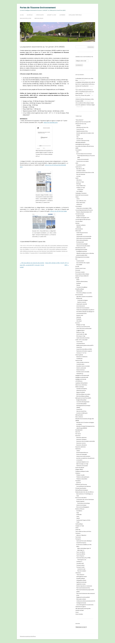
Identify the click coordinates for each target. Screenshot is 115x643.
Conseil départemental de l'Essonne (84, 210)
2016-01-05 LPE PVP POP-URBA (58, 211)
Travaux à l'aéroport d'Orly (82, 140)
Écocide (77, 266)
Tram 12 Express (80, 556)
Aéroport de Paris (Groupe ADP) (83, 121)
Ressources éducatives (25, 18)
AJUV (77, 152)
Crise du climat (78, 221)
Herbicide (78, 317)
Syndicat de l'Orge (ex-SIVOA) (83, 520)
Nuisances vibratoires (81, 445)
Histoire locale (78, 360)
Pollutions (77, 473)
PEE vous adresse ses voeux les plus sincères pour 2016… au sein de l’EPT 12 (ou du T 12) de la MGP (32, 265)
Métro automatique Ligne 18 (84, 548)
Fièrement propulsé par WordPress (28, 636)
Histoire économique (81, 505)
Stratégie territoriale (81, 603)
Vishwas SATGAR (79, 610)
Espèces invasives (81, 302)
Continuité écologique (82, 300)
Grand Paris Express (81, 542)
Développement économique (82, 257)
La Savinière (79, 460)
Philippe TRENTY (79, 469)
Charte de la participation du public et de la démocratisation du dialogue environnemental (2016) (85, 311)
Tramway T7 (79, 561)
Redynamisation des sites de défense (84, 492)
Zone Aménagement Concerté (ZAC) (84, 604)
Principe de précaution (80, 488)
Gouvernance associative (82, 161)
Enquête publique (79, 289)
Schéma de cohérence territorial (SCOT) (85, 601)
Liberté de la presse (81, 390)
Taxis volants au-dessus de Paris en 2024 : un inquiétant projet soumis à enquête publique (84, 91)
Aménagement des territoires (82, 144)
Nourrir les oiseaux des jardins (82, 95)
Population (58, 247)
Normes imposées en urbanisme (84, 586)
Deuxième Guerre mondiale (83, 366)
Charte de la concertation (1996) (83, 208)
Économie (77, 270)
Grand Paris (79, 409)
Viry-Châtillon (26, 249)
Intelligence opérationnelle (81, 377)
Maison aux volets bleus (81, 385)
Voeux (77, 612)
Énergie (77, 277)
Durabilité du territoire (81, 251)
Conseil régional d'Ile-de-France (82, 219)
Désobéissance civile (80, 247)
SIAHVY (78, 518)
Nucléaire (78, 283)
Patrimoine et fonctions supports (84, 351)
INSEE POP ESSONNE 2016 (51, 122)
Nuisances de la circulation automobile (85, 441)
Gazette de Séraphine (81, 388)
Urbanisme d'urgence (80, 606)
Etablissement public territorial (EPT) (84, 345)
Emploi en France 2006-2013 (81, 276)
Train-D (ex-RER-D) (80, 554)
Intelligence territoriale (28, 247)
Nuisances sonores (81, 443)
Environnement (79, 294)
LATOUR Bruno (78, 381)
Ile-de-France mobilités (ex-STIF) (83, 544)
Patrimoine (78, 448)
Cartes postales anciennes (82, 362)
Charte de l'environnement (81, 195)
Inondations (79, 510)
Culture (78, 450)
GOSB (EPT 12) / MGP (51, 15)
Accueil (22, 15)
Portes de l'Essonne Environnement (38, 7)
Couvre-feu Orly (80, 129)
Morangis (44, 247)
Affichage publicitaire (80, 142)
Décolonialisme (79, 229)
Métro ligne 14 (80, 550)
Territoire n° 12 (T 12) (81, 353)
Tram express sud (81, 559)
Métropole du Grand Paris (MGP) (83, 398)
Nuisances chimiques (81, 439)
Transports (78, 539)
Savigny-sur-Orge (80, 187)
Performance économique (83, 503)
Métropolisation (79, 415)
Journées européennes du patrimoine (85, 458)
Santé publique (79, 524)
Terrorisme (78, 537)
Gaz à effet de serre (81, 200)
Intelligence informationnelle (82, 375)
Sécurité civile (79, 138)
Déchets (77, 223)
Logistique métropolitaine (81, 383)
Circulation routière (81, 170)
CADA (76, 163)
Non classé (78, 433)
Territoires (77, 533)
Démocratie (78, 230)
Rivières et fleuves (79, 509)
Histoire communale (81, 368)
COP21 (78, 199)
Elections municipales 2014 (82, 217)
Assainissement (80, 261)
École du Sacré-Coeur (80, 268)
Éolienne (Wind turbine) (81, 281)
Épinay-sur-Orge (80, 332)
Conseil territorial (80, 343)
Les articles (29, 15)
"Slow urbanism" (79, 120)
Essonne (77, 323)
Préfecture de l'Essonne (81, 484)
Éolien (77, 279)
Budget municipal (80, 215)
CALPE (42, 245)
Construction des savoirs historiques (85, 499)
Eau (76, 259)
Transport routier (80, 567)
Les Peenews (62, 15)
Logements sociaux (81, 584)
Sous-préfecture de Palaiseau (83, 486)
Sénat (76, 527)
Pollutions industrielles (81, 479)
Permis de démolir (79, 467)
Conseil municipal (79, 214)
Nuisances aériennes (81, 437)
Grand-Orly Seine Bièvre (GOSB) (84, 349)
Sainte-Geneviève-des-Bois (82, 338)
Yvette (77, 522)
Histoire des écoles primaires (83, 456)
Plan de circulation (81, 571)
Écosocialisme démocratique (82, 274)
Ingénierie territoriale (81, 582)
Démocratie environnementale (83, 238)
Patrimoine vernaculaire (82, 465)
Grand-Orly (79, 347)
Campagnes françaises (81, 193)
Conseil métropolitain (81, 403)
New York (77, 432)
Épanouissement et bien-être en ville (85, 172)
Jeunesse (78, 482)
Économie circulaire (80, 272)
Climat (76, 197)
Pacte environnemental (82, 159)
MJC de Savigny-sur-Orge (82, 463)
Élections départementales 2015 (84, 212)
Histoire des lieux (80, 370)
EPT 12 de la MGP (51, 249)
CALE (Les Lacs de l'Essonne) (83, 326)
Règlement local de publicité (83, 597)
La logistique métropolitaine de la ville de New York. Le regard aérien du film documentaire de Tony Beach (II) (85, 84)
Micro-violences (79, 416)
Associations (78, 150)
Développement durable (81, 249)
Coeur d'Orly (79, 341)
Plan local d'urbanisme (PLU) (83, 588)
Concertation (78, 206)
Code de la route (81, 569)
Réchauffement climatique (81, 490)
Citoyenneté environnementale (83, 236)
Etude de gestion (80, 501)
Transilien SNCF (80, 563)
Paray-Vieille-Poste (51, 247)
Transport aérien (80, 565)
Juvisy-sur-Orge (37, 247)
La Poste (78, 176)
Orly (77, 136)
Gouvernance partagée (82, 244)
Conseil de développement (82, 401)
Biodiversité (79, 298)
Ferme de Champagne (81, 454)
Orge (77, 512)
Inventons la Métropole (81, 413)
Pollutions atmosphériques (82, 477)
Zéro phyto (79, 321)
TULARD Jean (79, 358)
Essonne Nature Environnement (84, 153)
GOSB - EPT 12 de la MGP (50, 245)
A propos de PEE (40, 15)
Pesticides (78, 319)
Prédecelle (79, 514)
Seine (77, 516)
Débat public (79, 291)
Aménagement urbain (81, 576)
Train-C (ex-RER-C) (80, 552)
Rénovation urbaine (81, 599)
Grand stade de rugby (81, 334)
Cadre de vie (78, 167)
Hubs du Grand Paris (81, 411)
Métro (77, 546)
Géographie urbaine (81, 580)
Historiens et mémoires (81, 356)
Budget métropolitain (81, 400)
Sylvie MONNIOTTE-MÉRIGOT (46, 253)
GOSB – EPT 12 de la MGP (81, 339)
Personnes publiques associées (84, 292)
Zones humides (79, 614)
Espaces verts (79, 315)
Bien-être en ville (80, 168)
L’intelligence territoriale (75, 15)
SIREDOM (78, 227)
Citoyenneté (79, 234)
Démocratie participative (82, 240)
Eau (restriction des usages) (83, 262)
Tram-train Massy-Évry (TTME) (83, 557)
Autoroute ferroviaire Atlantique (84, 541)
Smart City (77, 529)
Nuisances (77, 435)
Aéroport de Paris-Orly (80, 123)
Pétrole (78, 285)
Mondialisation (79, 430)
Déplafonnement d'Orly (82, 131)
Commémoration (80, 364)
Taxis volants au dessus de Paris (83, 531)
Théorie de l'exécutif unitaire (83, 245)
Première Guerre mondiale (82, 371)
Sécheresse (79, 204)
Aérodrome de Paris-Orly (82, 127)
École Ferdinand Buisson (82, 452)
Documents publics (80, 165)
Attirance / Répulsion (81, 535)
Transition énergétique (81, 287)
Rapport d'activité (80, 392)
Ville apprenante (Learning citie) (82, 608)
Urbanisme (78, 572)
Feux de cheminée (80, 174)
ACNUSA (78, 125)
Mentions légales (39, 18)
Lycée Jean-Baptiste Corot (82, 462)
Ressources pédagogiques (82, 507)
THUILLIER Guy (79, 373)
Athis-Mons (38, 245)
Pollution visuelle (80, 475)
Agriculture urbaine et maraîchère (84, 296)
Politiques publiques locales (82, 471)
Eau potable (79, 264)
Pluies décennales (80, 202)
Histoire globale (79, 354)
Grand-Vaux (80, 189)
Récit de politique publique (82, 396)
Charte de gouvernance (82, 232)
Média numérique (79, 386)
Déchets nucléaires (81, 225)
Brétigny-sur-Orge (80, 324)
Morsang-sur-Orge (80, 336)
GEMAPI (78, 407)
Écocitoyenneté (80, 242)
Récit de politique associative (83, 394)
